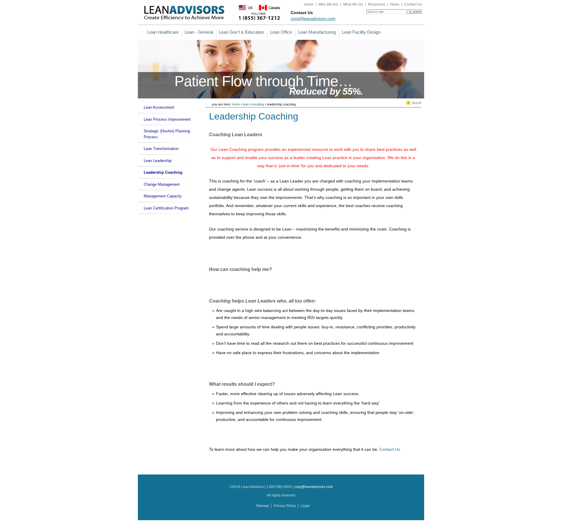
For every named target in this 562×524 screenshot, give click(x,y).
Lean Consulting (253, 104)
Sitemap (262, 506)
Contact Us (413, 4)
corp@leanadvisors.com (313, 18)
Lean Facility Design (361, 32)
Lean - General (199, 32)
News (394, 4)
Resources (376, 4)
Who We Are (328, 4)
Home (308, 4)
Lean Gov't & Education (241, 32)
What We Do (353, 4)
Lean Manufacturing (317, 32)
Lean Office (281, 32)
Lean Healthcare (163, 32)
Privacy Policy (285, 506)
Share (415, 103)
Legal (305, 506)
